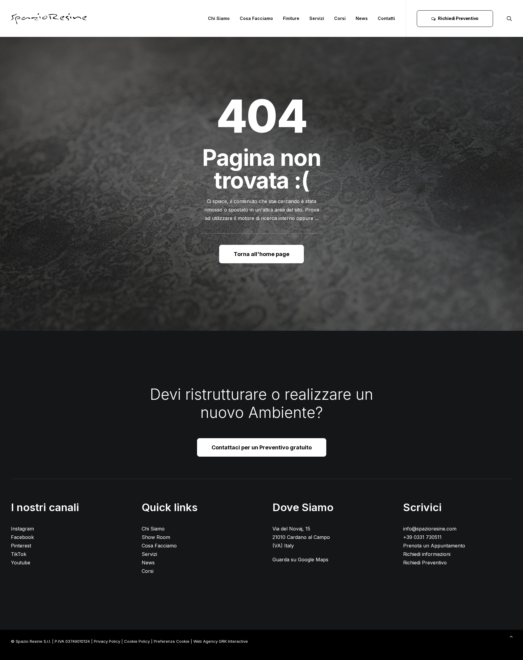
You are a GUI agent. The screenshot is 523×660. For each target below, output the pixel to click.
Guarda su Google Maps (300, 560)
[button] (509, 18)
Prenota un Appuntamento (434, 546)
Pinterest (21, 546)
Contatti (386, 18)
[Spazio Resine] (49, 18)
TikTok (18, 554)
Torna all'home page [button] (261, 254)
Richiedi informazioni (426, 554)
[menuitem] (219, 18)
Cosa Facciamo (256, 18)
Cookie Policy (137, 641)
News (362, 18)
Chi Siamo (219, 18)
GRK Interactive (233, 641)
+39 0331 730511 (422, 537)
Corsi (340, 18)
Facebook (22, 537)
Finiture (291, 18)
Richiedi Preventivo (425, 563)
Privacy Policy (107, 641)
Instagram (22, 529)
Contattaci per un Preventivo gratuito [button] (262, 447)
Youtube (20, 563)
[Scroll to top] (511, 636)
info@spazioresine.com (429, 529)
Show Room (156, 537)
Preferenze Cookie (171, 641)
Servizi (316, 18)
